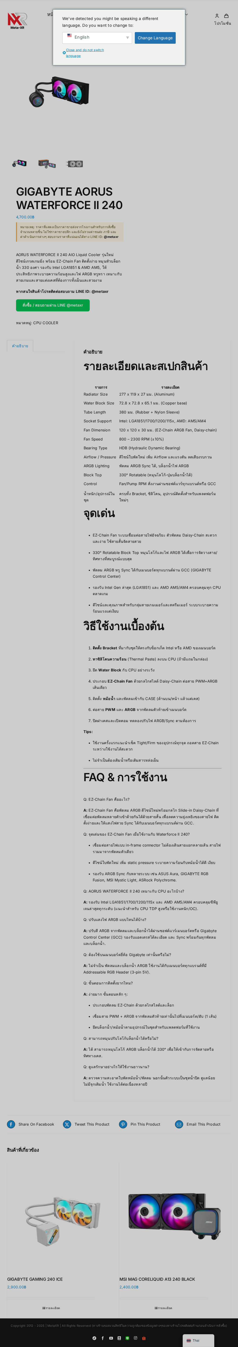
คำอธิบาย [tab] (20, 345)
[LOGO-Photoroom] (17, 3)
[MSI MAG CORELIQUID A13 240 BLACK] (175, 1215)
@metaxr (100, 291)
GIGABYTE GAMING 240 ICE (35, 1279)
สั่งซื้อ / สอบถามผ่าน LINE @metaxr (53, 305)
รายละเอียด (53, 1308)
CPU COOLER (45, 322)
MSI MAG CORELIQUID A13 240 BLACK (157, 1279)
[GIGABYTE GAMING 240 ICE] (63, 1215)
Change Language (155, 38)
